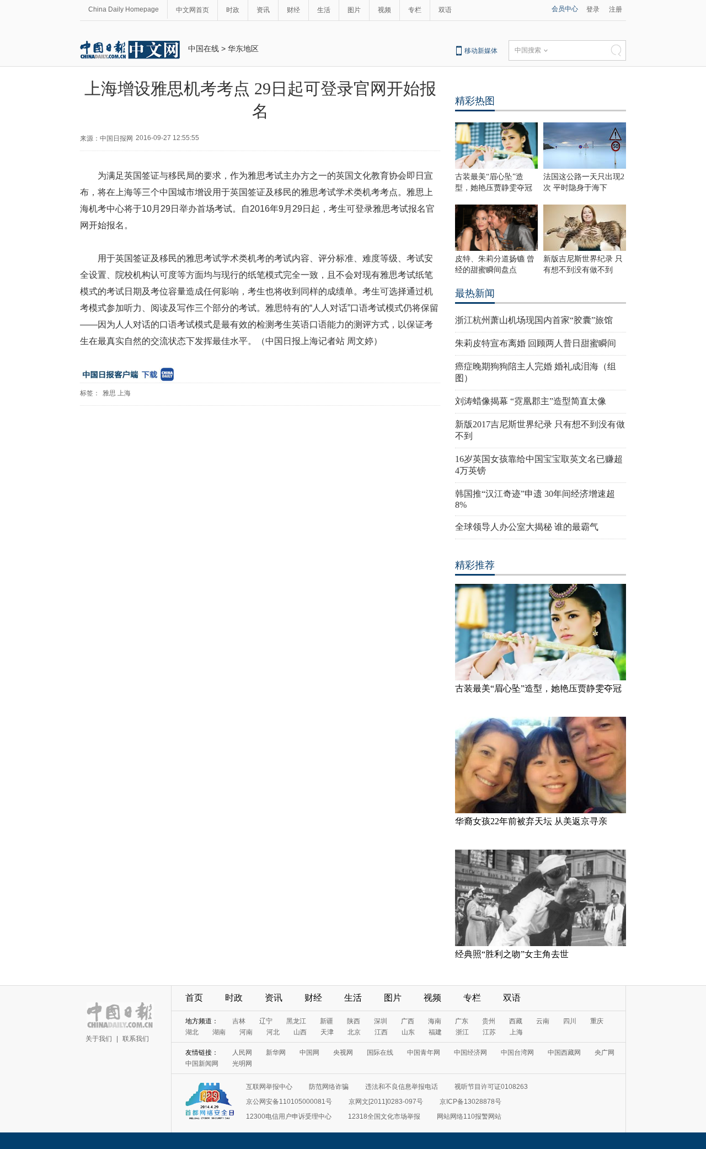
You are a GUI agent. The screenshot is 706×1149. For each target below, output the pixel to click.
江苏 (489, 1032)
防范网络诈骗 (329, 1087)
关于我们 (98, 1039)
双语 (445, 10)
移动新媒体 (481, 51)
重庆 (596, 1021)
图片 (354, 10)
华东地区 (243, 48)
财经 (293, 10)
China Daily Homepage (123, 9)
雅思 (109, 393)
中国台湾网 (517, 1052)
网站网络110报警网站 (469, 1116)
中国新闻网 (201, 1063)
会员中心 (565, 9)
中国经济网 (470, 1052)
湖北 (192, 1032)
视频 (384, 10)
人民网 (242, 1052)
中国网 (309, 1052)
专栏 (414, 10)
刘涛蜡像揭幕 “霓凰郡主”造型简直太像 (530, 401)
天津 (327, 1032)
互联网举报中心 (269, 1087)
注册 (615, 9)
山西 (300, 1032)
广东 (461, 1021)
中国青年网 (423, 1052)
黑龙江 (296, 1021)
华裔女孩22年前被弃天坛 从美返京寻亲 (531, 821)
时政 (232, 10)
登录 (593, 9)
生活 (323, 10)
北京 (354, 1032)
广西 (407, 1021)
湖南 (219, 1032)
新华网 (276, 1052)
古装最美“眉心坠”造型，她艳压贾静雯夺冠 (538, 688)
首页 (194, 997)
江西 (381, 1032)
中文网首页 (192, 10)
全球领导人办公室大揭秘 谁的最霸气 (526, 526)
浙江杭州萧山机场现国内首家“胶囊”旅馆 (534, 320)
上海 (124, 393)
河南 (246, 1032)
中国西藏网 (564, 1052)
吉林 (238, 1021)
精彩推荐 (475, 565)
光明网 (242, 1063)
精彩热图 (475, 100)
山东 (408, 1032)
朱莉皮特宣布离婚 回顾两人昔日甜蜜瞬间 (535, 343)
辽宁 (265, 1021)
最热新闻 (475, 293)
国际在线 (380, 1052)
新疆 (326, 1021)
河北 (273, 1032)
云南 (542, 1021)
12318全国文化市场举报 (384, 1116)
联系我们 (135, 1039)
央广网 (604, 1052)
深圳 (380, 1021)
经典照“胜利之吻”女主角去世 (512, 954)
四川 (569, 1021)
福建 (435, 1032)
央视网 (343, 1052)
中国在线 (203, 48)
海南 (434, 1021)
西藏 (515, 1021)
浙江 (462, 1032)
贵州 (488, 1021)
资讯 (263, 10)
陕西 (353, 1021)
